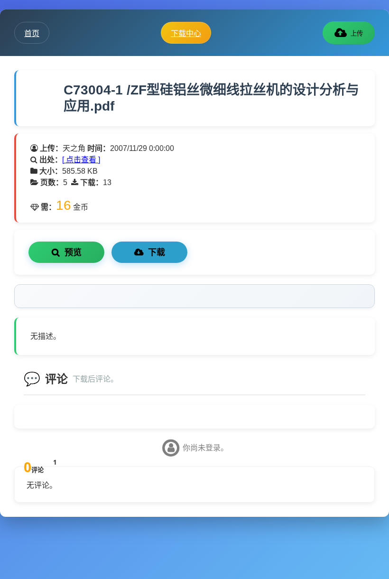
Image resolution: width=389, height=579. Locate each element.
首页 (31, 33)
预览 (73, 252)
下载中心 (186, 33)
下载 (156, 252)
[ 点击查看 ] (81, 160)
